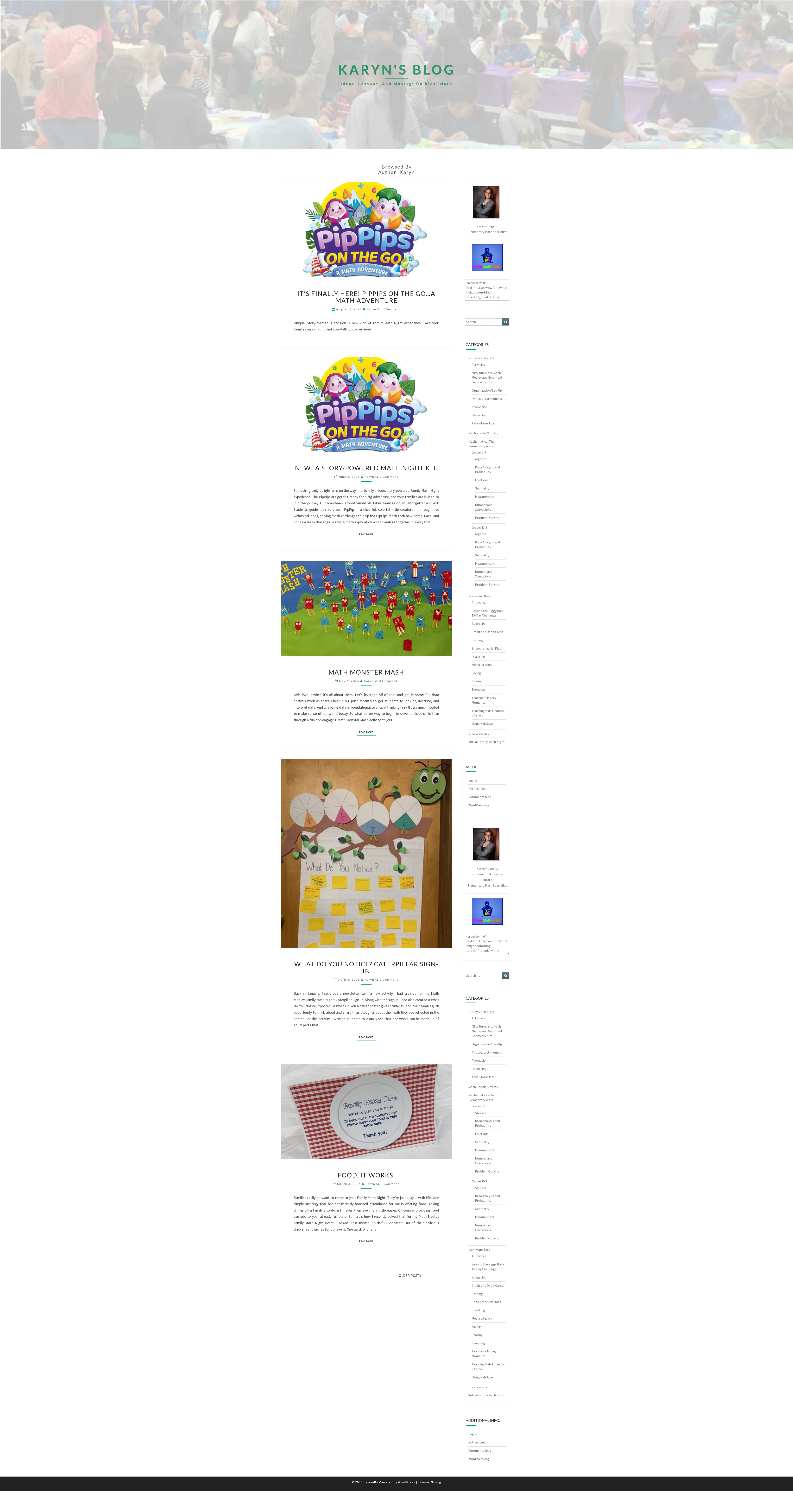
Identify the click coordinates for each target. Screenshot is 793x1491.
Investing (478, 657)
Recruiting (479, 415)
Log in (472, 780)
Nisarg (436, 1482)
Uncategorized (478, 733)
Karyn (371, 309)
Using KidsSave (482, 723)
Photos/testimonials (487, 399)
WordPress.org (478, 805)
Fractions (481, 480)
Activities (478, 364)
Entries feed (477, 788)
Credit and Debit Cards (487, 632)
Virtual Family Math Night (486, 742)
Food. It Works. (366, 1175)
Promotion (480, 407)
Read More (367, 534)
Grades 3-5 (479, 452)
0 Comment (391, 309)
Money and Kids (479, 596)
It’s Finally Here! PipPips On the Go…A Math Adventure (366, 297)
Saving (476, 673)
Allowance (479, 602)
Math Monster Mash (366, 672)
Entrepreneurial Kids (486, 648)
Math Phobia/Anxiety (483, 433)
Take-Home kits (483, 423)
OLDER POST (409, 1275)
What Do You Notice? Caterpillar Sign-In (366, 967)
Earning (477, 640)
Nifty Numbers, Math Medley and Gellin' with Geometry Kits (488, 377)
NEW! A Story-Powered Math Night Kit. (366, 468)
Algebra (480, 459)
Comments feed (479, 797)
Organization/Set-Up (487, 390)
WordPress (406, 1482)
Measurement (485, 496)
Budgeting (479, 623)
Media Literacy (482, 665)
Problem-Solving (487, 518)
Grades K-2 (479, 527)
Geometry (482, 488)
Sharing (477, 681)
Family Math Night (481, 358)
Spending (478, 689)
